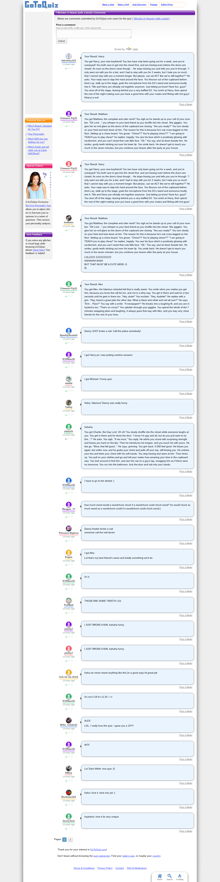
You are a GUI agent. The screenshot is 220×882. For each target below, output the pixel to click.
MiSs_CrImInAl (68, 724)
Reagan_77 (68, 509)
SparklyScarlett (69, 335)
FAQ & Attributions (137, 868)
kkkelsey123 (69, 60)
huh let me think (68, 676)
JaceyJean (68, 820)
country (156, 855)
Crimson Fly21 (68, 118)
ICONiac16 (69, 359)
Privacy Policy (105, 868)
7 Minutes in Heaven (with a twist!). (151, 18)
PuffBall (68, 605)
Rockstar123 (68, 797)
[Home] (41, 5)
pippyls (68, 431)
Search (170, 879)
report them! (39, 250)
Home (159, 879)
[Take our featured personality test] (38, 185)
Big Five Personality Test (38, 205)
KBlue (68, 772)
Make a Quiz (108, 4)
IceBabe (68, 222)
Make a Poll (123, 4)
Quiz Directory (139, 4)
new (135, 49)
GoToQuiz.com (98, 849)
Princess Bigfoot (69, 533)
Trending (179, 879)
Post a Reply (185, 104)
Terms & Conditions (84, 868)
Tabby (68, 407)
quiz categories (102, 855)
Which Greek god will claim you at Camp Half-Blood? (38, 150)
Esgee (68, 557)
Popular (154, 4)
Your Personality (36, 134)
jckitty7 (68, 628)
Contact (120, 868)
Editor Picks (167, 4)
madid (68, 383)
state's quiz (128, 855)
